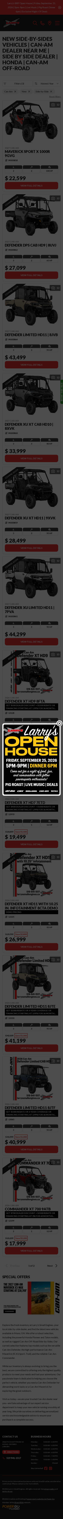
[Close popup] (59, 723)
